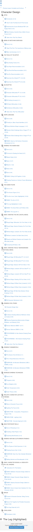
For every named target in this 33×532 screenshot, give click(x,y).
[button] (1, 1)
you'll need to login (23, 525)
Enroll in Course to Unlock (16, 527)
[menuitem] (1, 3)
